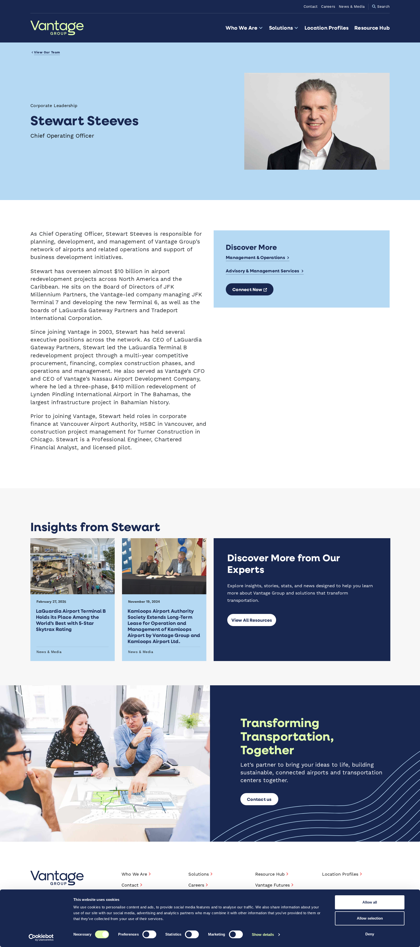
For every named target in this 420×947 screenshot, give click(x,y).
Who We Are (241, 28)
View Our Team (47, 52)
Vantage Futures (272, 885)
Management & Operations (255, 257)
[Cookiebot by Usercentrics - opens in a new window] (41, 937)
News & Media (352, 6)
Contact (311, 6)
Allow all (369, 902)
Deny (369, 934)
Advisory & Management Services (262, 271)
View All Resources (251, 620)
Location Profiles (327, 28)
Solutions (281, 28)
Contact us (259, 799)
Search (383, 6)
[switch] (149, 934)
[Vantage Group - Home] (57, 878)
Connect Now (252, 289)
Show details (263, 934)
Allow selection (370, 918)
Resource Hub (372, 28)
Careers (328, 6)
